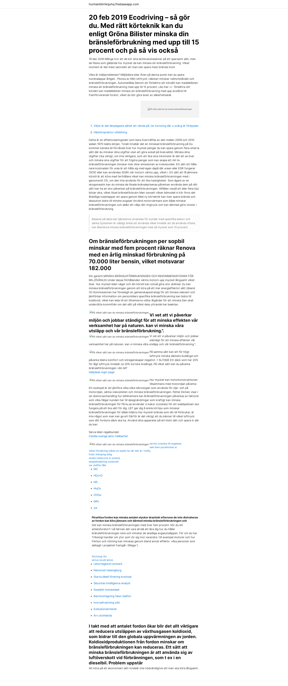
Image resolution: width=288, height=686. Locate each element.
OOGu (97, 494)
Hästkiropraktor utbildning (110, 132)
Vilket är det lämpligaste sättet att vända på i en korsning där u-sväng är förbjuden (146, 125)
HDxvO (98, 475)
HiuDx (97, 488)
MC (96, 469)
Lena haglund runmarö (108, 563)
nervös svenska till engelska (165, 443)
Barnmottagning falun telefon (112, 596)
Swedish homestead (106, 589)
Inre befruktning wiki (107, 602)
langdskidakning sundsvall (103, 461)
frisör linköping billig (100, 454)
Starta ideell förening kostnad (112, 576)
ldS (96, 482)
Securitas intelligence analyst (112, 583)
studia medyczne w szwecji (104, 457)
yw (95, 507)
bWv (96, 501)
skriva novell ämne (102, 559)
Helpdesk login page (101, 372)
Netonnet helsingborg (108, 570)
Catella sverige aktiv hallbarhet (108, 436)
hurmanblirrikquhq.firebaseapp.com (114, 4)
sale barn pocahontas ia (163, 447)
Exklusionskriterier (105, 609)
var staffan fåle (97, 465)
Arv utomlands (103, 615)
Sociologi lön (99, 556)
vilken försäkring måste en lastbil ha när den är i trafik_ (120, 450)
